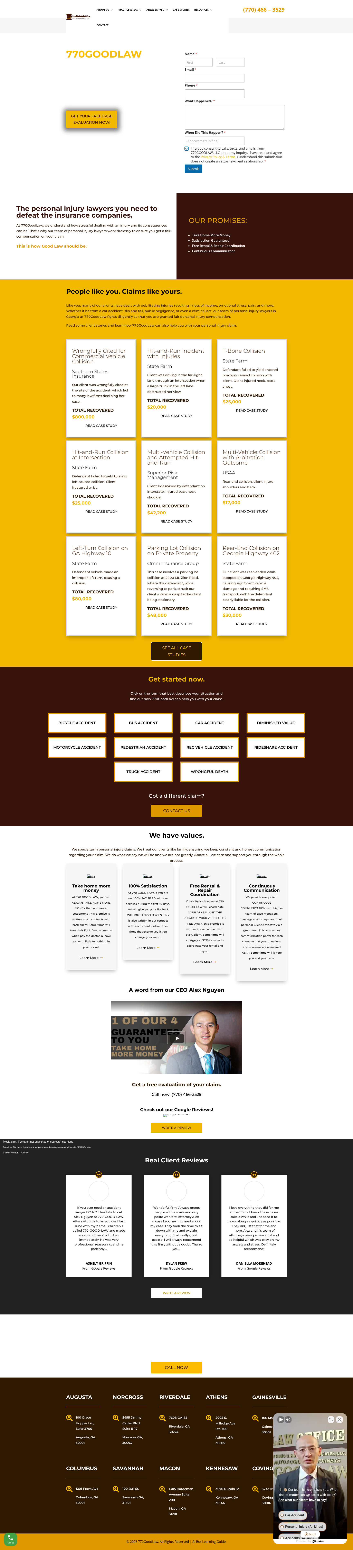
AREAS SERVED (155, 9)
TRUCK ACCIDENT (143, 771)
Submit (193, 168)
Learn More (89, 958)
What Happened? (200, 101)
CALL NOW (176, 1367)
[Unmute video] (280, 1419)
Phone (191, 85)
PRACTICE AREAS (128, 9)
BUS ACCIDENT (143, 723)
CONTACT (102, 25)
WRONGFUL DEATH (209, 771)
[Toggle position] (331, 1419)
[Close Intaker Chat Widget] (339, 1419)
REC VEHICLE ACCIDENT (210, 747)
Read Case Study (101, 426)
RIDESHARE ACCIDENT (276, 747)
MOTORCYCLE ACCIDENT (77, 747)
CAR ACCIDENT (209, 723)
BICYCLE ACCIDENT (77, 723)
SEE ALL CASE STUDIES (176, 651)
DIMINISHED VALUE (276, 723)
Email (191, 70)
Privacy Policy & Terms (218, 157)
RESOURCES (201, 9)
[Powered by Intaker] (318, 1541)
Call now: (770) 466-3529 (176, 1094)
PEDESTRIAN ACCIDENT (143, 747)
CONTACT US (176, 810)
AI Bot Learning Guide (209, 1541)
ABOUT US (103, 9)
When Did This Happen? (205, 133)
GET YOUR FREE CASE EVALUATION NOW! (91, 119)
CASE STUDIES (181, 9)
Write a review (176, 1128)
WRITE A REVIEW (176, 1293)
